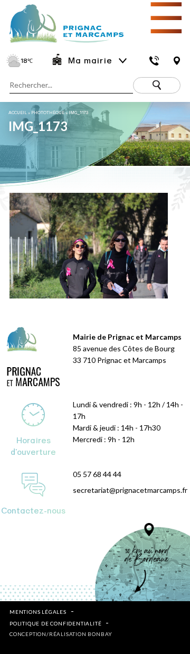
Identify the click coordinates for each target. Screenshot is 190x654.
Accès (176, 61)
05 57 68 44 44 (97, 474)
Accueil (17, 113)
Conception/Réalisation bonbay (61, 634)
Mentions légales (38, 612)
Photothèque (47, 113)
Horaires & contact (154, 61)
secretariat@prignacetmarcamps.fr (130, 489)
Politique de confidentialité (55, 623)
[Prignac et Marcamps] (62, 44)
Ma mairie (90, 61)
